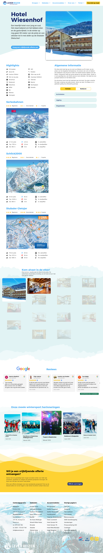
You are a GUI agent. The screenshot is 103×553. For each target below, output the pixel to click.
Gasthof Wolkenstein (53, 512)
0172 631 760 (19, 525)
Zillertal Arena (34, 530)
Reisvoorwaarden (69, 517)
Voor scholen (68, 514)
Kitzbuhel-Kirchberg (35, 509)
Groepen (35, 3)
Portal (80, 3)
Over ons (71, 3)
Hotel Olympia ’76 (52, 525)
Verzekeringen (68, 522)
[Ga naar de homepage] (14, 3)
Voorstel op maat (93, 3)
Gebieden (45, 3)
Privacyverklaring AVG (70, 525)
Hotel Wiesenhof (51, 530)
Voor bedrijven (68, 512)
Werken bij (67, 509)
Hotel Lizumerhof (52, 519)
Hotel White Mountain (53, 527)
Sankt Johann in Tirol (36, 514)
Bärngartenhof (51, 506)
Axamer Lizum (34, 506)
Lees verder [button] (8, 389)
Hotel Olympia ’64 (52, 522)
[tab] (68, 88)
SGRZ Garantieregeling (70, 519)
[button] (99, 383)
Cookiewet (67, 527)
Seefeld (32, 517)
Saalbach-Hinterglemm (36, 512)
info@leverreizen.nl (18, 530)
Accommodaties (58, 3)
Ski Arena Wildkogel (35, 519)
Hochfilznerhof (51, 514)
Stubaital (32, 527)
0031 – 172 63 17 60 (20, 527)
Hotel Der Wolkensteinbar (54, 517)
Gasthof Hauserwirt (52, 509)
